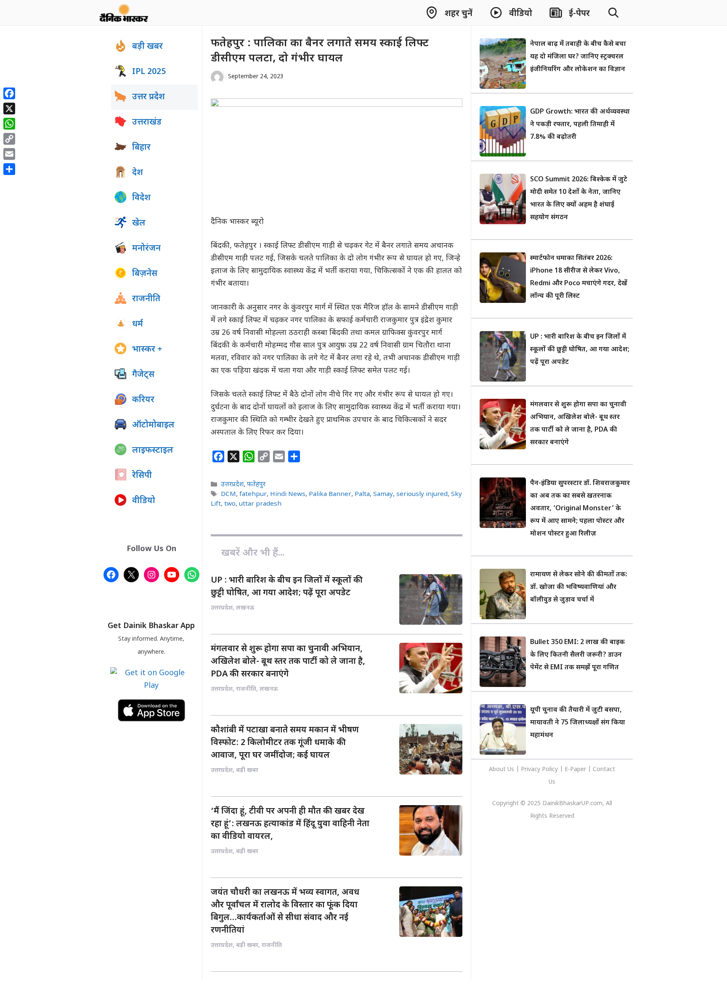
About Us (502, 770)
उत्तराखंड (147, 122)
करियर (143, 400)
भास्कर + (147, 349)
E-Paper (575, 770)
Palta (362, 494)
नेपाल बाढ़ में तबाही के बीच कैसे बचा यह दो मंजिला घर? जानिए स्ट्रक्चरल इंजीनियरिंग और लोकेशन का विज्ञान (578, 57)
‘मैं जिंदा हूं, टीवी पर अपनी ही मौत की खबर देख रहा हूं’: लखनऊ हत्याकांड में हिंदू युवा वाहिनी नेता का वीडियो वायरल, (290, 824)
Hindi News (287, 494)
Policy (550, 770)
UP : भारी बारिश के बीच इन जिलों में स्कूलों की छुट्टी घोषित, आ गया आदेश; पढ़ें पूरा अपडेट (579, 350)
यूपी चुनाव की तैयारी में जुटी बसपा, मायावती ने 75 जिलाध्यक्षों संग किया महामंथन (577, 723)
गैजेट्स (143, 374)
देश (137, 172)
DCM (228, 494)
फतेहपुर (256, 484)
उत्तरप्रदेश (232, 484)
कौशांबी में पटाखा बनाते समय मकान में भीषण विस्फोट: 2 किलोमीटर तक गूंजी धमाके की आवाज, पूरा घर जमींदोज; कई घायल (285, 743)
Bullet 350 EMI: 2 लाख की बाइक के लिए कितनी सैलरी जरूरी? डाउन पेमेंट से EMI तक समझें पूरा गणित (577, 655)
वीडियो (143, 501)
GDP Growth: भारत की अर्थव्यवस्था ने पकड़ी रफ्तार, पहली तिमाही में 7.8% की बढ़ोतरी (580, 125)
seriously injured (422, 494)
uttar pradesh (260, 504)
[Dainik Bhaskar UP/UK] (124, 12)
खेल (139, 223)
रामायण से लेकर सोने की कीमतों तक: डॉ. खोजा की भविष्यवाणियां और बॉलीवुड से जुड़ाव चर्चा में (578, 587)
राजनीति (146, 299)
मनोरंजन (146, 248)
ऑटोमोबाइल (153, 425)
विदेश (141, 198)
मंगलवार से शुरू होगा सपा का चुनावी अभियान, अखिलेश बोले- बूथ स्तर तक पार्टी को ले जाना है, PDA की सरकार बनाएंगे (288, 662)
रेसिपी (142, 475)
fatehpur (253, 494)
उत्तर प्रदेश (148, 97)
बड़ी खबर (147, 46)
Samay (383, 494)
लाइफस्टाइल (152, 450)
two (230, 504)
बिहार (141, 147)
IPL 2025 (149, 71)
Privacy (531, 770)
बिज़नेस (144, 273)
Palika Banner (330, 494)
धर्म (137, 324)
